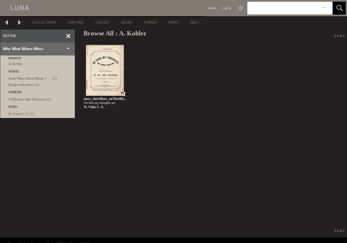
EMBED (150, 22)
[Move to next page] (19, 23)
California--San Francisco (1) (29, 99)
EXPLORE (75, 22)
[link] (324, 8)
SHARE (126, 22)
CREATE (102, 22)
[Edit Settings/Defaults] (240, 8)
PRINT (174, 22)
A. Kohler (15, 64)
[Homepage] (102, 8)
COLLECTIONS (44, 22)
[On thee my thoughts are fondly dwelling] (105, 70)
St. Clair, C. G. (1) (21, 114)
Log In (226, 8)
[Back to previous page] (6, 23)
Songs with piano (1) (23, 85)
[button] (339, 8)
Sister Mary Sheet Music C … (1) (32, 78)
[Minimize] (68, 35)
